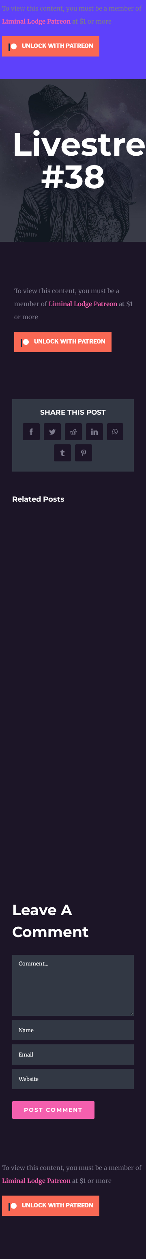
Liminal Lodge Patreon (36, 21)
